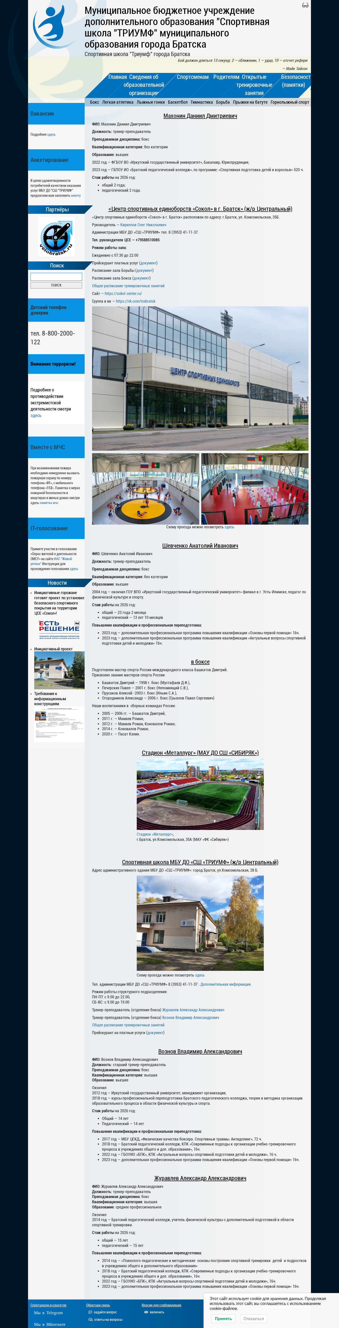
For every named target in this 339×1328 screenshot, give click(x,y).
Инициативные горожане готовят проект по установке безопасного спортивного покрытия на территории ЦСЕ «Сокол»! (59, 603)
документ (148, 263)
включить (156, 1312)
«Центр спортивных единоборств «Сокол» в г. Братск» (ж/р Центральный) (200, 208)
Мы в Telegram (48, 1312)
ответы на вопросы (108, 1320)
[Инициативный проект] (59, 670)
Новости (57, 583)
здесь (51, 134)
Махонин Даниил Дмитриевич (200, 115)
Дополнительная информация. (226, 984)
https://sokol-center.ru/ (123, 293)
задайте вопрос (105, 1312)
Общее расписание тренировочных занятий (128, 286)
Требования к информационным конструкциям (50, 698)
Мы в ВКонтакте (50, 1324)
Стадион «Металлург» (155, 834)
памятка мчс (49, 503)
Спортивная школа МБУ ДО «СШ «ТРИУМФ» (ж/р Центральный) (200, 862)
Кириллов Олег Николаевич (143, 224)
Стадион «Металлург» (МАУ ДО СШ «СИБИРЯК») (200, 752)
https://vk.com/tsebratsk (135, 301)
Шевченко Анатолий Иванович (200, 545)
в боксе (200, 661)
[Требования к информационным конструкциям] (59, 724)
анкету (76, 195)
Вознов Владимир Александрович (190, 1017)
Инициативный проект (53, 648)
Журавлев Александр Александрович (193, 1010)
